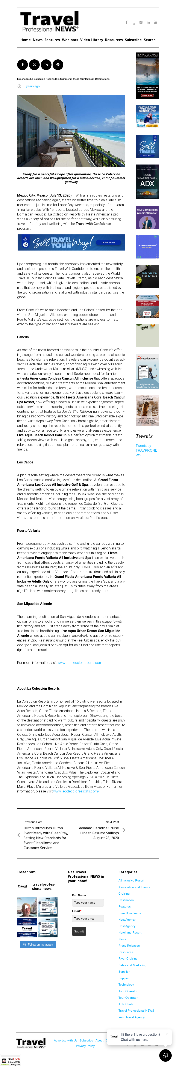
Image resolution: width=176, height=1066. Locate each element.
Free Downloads (129, 913)
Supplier (124, 971)
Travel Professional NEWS (136, 1010)
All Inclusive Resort (131, 880)
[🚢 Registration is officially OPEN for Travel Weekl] (27, 927)
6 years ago (32, 86)
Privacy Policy (85, 1046)
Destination (126, 900)
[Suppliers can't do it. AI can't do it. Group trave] (27, 907)
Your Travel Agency (131, 1017)
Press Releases (129, 945)
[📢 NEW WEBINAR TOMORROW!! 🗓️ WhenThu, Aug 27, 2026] (48, 927)
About (99, 1040)
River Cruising (128, 958)
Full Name (79, 895)
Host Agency (126, 919)
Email (77, 911)
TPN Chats (125, 1004)
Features (52, 39)
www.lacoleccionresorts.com (80, 663)
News (37, 39)
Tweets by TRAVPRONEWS (146, 450)
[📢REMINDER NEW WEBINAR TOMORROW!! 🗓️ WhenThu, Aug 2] (48, 907)
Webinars (70, 39)
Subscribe (133, 39)
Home (25, 39)
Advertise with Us (65, 1040)
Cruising (124, 893)
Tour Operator (128, 991)
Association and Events (134, 887)
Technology (126, 984)
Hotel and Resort (129, 932)
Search (150, 39)
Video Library (91, 39)
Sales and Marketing (132, 965)
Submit (79, 931)
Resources (114, 39)
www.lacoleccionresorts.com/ (76, 791)
